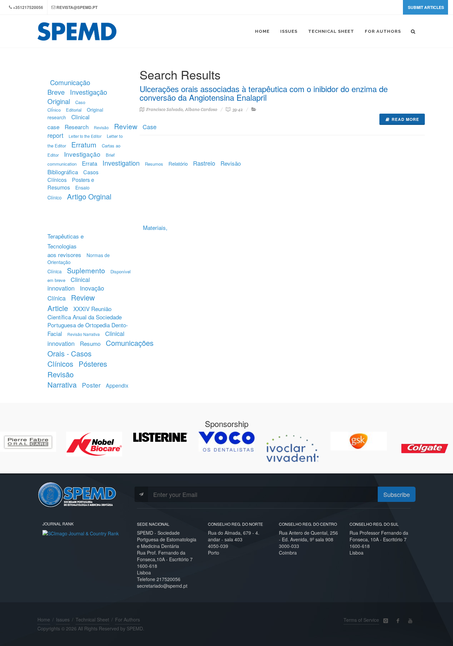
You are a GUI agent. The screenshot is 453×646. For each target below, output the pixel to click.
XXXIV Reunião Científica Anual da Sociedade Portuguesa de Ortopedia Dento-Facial (87, 321)
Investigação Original (77, 96)
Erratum (84, 144)
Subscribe (396, 494)
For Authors (127, 619)
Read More (405, 119)
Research (77, 127)
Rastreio (204, 163)
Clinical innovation (68, 283)
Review (125, 126)
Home (43, 619)
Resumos (154, 164)
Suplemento (86, 270)
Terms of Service (361, 620)
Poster (91, 384)
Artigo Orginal (89, 196)
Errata (89, 163)
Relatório (178, 163)
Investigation (121, 163)
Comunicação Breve (68, 87)
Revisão (101, 127)
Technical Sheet (92, 619)
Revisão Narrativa (83, 334)
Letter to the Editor (85, 136)
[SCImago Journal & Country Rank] (80, 532)
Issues (63, 619)
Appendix (117, 385)
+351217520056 (28, 7)
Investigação (82, 153)
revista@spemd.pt (76, 7)
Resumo (90, 343)
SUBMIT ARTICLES (426, 7)
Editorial (74, 110)
